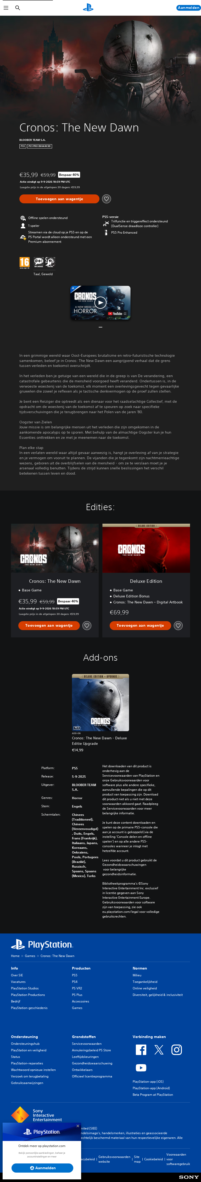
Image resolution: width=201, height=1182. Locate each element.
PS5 (74, 975)
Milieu (137, 975)
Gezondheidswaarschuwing (92, 1063)
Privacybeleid (85, 1159)
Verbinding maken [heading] (149, 1036)
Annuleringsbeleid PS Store (91, 1050)
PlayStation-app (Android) (151, 1088)
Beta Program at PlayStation (153, 1094)
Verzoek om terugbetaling (29, 1076)
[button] (100, 303)
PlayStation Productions (28, 995)
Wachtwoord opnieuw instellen (33, 1070)
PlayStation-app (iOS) (148, 1081)
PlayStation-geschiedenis (29, 1008)
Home (15, 956)
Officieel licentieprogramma (92, 1076)
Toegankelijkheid (145, 981)
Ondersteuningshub (25, 1043)
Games (30, 956)
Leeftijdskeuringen (85, 1056)
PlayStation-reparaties (27, 1063)
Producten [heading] (81, 968)
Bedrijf (15, 1001)
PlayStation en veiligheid (28, 1050)
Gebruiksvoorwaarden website (114, 1159)
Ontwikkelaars (82, 1070)
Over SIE (17, 975)
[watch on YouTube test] (117, 313)
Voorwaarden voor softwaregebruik (178, 1159)
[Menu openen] (6, 8)
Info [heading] (14, 968)
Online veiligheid (145, 988)
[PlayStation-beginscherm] (88, 8)
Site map (137, 1159)
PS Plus (77, 995)
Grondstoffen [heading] (84, 1036)
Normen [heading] (140, 968)
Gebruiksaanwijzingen (27, 1083)
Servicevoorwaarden (87, 1043)
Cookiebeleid (153, 1159)
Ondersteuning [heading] (24, 1036)
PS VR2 (77, 988)
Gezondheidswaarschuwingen (124, 865)
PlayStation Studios (25, 988)
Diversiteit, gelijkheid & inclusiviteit (158, 995)
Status (15, 1056)
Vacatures (18, 981)
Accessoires (80, 1001)
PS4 (74, 981)
